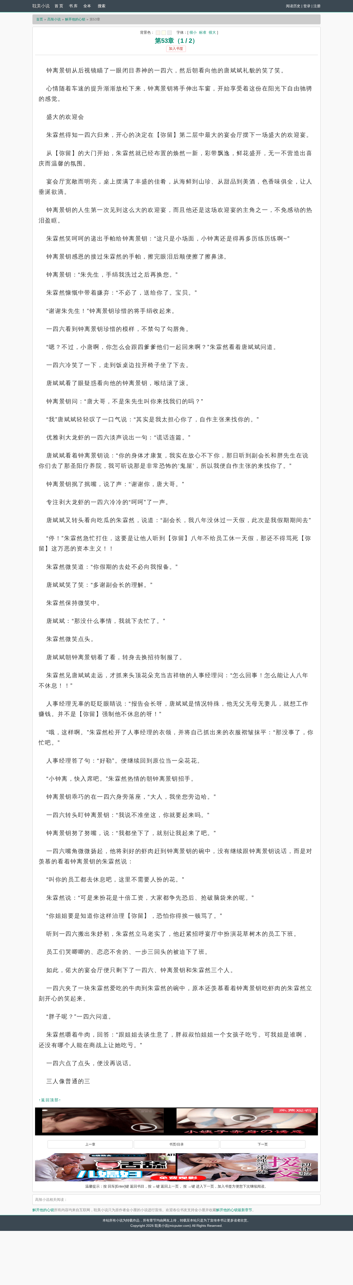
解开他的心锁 (75, 19)
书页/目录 (176, 1144)
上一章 (90, 1144)
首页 (39, 19)
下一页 (263, 1144)
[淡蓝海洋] (158, 33)
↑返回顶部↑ (50, 1100)
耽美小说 (41, 6)
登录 (306, 6)
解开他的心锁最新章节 (234, 1210)
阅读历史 (293, 6)
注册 (317, 6)
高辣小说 (54, 19)
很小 (193, 32)
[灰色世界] (169, 33)
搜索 (101, 6)
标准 (202, 32)
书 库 (73, 6)
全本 (87, 6)
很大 (212, 32)
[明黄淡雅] (164, 33)
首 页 (59, 6)
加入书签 (176, 48)
